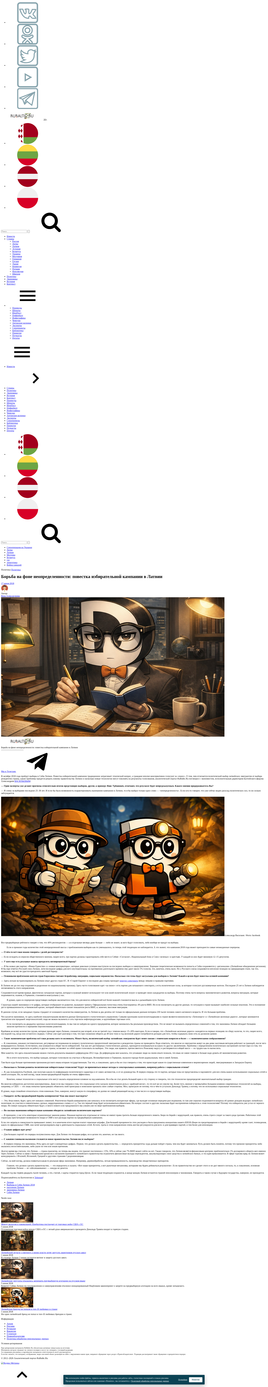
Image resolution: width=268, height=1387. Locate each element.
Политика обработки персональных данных (28, 1339)
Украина (16, 254)
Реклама (11, 1326)
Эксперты (17, 325)
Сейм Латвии (13, 1192)
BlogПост (16, 313)
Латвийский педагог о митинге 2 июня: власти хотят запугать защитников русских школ (43, 1252)
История (11, 281)
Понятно (196, 1380)
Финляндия (17, 271)
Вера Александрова (10, 596)
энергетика (12, 562)
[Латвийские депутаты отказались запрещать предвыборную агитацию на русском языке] (17, 1278)
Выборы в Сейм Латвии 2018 (21, 1185)
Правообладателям (16, 1336)
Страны (10, 239)
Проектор (16, 333)
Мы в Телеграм (8, 771)
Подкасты (17, 335)
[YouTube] (28, 87)
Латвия (15, 246)
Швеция (16, 274)
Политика (11, 276)
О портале (11, 1334)
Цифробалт (17, 315)
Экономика (12, 279)
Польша (16, 269)
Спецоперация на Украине (19, 547)
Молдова (11, 555)
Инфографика (19, 318)
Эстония (16, 249)
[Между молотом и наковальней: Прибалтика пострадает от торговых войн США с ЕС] (17, 1222)
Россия (15, 241)
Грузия (15, 261)
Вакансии (11, 1331)
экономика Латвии (16, 1190)
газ (8, 560)
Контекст (11, 284)
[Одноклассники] (28, 44)
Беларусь (16, 251)
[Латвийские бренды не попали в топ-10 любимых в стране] (17, 1306)
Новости (11, 236)
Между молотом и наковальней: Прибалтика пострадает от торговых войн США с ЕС (42, 1224)
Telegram (38, 1177)
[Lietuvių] (28, 164)
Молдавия (17, 256)
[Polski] (28, 207)
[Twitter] (28, 65)
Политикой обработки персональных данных (150, 1381)
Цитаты (16, 338)
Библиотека (17, 330)
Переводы (17, 308)
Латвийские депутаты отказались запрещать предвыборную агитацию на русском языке (43, 1281)
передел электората (129, 981)
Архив (10, 1323)
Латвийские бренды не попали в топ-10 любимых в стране (29, 1309)
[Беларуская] (28, 143)
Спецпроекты (18, 328)
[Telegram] (28, 108)
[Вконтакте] (28, 22)
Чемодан (16, 320)
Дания (15, 264)
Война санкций (14, 565)
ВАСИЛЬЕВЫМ (22, 781)
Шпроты (16, 310)
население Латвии (15, 1187)
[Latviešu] (28, 186)
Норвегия (16, 266)
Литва (15, 244)
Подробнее (182, 1380)
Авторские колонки (21, 323)
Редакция (11, 1328)
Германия (16, 259)
